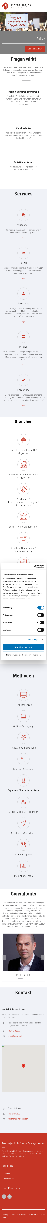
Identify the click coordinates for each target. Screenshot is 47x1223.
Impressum (8, 1173)
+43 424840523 (14, 1114)
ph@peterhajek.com (26, 949)
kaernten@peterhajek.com (18, 1119)
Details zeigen (34, 640)
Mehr (23, 238)
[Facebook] (4, 1196)
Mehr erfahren (35, 49)
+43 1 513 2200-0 (14, 1031)
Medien (23, 346)
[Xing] (9, 1196)
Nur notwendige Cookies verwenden (23, 655)
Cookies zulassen (23, 647)
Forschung (23, 389)
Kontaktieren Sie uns (23, 162)
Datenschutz (8, 1179)
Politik (23, 262)
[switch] (40, 615)
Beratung (23, 303)
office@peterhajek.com (17, 1036)
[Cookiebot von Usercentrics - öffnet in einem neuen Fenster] (33, 566)
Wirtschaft (23, 225)
